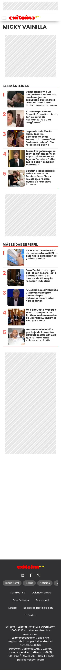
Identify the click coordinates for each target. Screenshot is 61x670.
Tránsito (30, 615)
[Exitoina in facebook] (30, 575)
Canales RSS (17, 592)
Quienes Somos (41, 592)
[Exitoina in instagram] (22, 575)
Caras (29, 583)
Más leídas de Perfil (20, 244)
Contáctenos (21, 600)
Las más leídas (16, 86)
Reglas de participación (38, 608)
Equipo (12, 608)
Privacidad (42, 600)
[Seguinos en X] (38, 575)
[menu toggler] (4, 17)
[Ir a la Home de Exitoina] (24, 18)
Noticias (45, 583)
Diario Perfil (12, 583)
